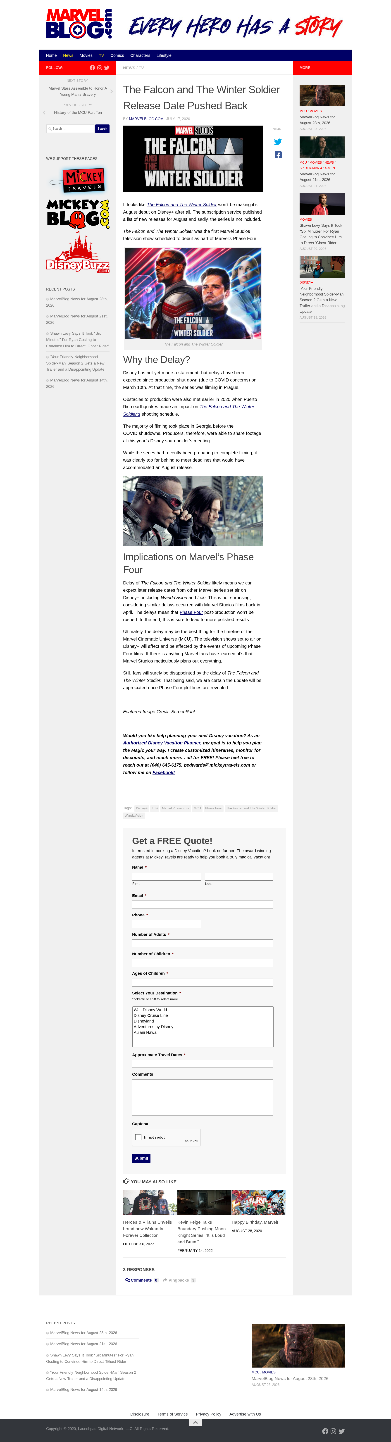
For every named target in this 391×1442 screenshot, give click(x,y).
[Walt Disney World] (203, 1010)
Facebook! (164, 772)
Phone (140, 915)
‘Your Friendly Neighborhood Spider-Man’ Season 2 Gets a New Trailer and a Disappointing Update (75, 363)
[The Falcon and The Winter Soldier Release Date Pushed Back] (193, 159)
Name (139, 867)
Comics (117, 55)
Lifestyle (164, 55)
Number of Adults (150, 934)
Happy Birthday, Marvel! (255, 1222)
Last (208, 884)
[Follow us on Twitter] (107, 67)
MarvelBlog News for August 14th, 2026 (83, 1389)
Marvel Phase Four (175, 808)
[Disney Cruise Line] (203, 1015)
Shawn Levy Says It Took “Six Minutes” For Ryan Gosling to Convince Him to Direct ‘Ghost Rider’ (77, 339)
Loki (155, 808)
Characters (140, 55)
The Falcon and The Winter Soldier (251, 808)
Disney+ (142, 808)
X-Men (330, 168)
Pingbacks (181, 1280)
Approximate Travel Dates (159, 1055)
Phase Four (191, 612)
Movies (86, 55)
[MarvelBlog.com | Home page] (79, 24)
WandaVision (134, 815)
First (136, 884)
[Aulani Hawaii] (203, 1032)
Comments (142, 1074)
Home (51, 55)
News (68, 55)
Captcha (140, 1124)
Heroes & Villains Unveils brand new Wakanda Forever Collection (147, 1229)
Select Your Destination (156, 993)
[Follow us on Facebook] (92, 67)
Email (139, 895)
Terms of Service (172, 1414)
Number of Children (153, 954)
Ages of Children (150, 973)
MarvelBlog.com (146, 119)
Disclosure (139, 1414)
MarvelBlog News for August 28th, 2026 (83, 1333)
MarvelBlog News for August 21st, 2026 (83, 1344)
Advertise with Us (245, 1414)
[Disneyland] (203, 1021)
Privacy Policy (208, 1414)
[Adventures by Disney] (203, 1027)
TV (101, 55)
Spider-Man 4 (311, 168)
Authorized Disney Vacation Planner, (162, 742)
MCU (197, 808)
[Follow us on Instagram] (99, 67)
